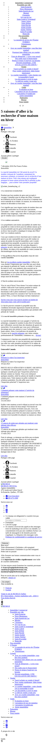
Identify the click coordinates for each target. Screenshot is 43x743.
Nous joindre (24, 102)
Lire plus (4, 386)
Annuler (4, 158)
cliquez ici (12, 578)
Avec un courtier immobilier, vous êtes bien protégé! (26, 49)
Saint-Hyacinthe (26, 32)
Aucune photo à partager (10, 156)
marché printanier (18, 333)
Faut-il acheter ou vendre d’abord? (26, 69)
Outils (24, 87)
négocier (4, 247)
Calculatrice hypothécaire (26, 94)
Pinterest (13, 144)
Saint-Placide (26, 25)
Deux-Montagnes (26, 9)
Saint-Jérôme (26, 23)
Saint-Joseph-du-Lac (26, 11)
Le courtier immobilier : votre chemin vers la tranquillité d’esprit (26, 76)
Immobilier (8, 127)
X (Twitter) (14, 141)
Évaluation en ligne (26, 89)
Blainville (26, 34)
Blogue (23, 100)
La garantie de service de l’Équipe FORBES (26, 41)
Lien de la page (11, 525)
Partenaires (24, 98)
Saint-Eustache (26, 7)
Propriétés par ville (24, 5)
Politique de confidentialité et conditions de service (24, 537)
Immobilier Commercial (23, 3)
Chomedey (26, 15)
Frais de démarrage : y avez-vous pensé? (26, 56)
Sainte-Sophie (26, 28)
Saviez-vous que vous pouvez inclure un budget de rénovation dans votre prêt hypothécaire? (19, 301)
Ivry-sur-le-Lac (26, 17)
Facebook (13, 137)
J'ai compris (6, 582)
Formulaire (9, 522)
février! (38, 335)
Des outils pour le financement (26, 58)
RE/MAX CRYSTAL (9, 486)
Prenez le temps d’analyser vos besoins (26, 61)
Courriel (13, 152)
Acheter (24, 46)
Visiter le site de (13, 594)
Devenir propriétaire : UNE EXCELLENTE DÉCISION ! (26, 64)
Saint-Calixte (26, 21)
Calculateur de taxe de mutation (26, 92)
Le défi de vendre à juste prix (26, 81)
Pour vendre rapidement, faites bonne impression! (26, 72)
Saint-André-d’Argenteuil (26, 19)
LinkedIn (12, 148)
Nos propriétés (24, 36)
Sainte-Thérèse (26, 30)
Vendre (23, 67)
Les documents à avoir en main (26, 79)
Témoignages (26, 44)
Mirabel (26, 13)
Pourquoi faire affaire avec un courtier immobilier (26, 53)
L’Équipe (23, 38)
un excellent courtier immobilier (18, 262)
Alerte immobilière (26, 96)
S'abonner (5, 543)
